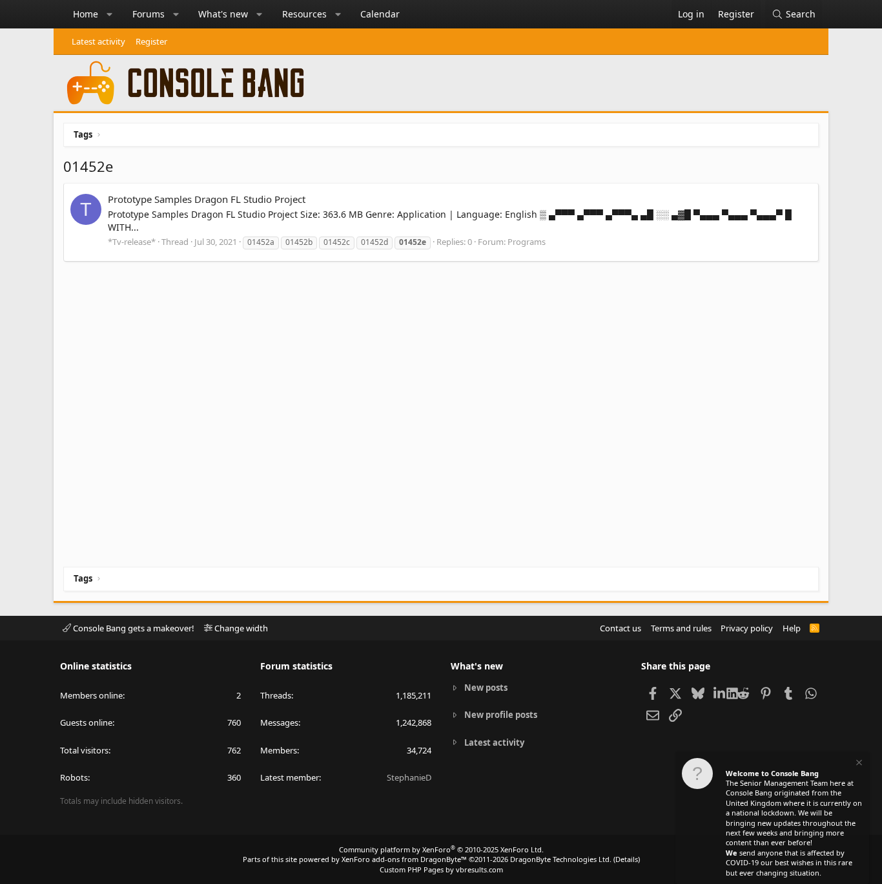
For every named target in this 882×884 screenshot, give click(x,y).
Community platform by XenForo (441, 849)
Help (792, 628)
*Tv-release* (132, 241)
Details (626, 859)
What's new (223, 14)
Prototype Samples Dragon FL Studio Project (206, 199)
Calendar (380, 14)
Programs (527, 241)
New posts (486, 687)
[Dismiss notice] (858, 764)
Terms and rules (681, 628)
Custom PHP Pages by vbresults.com (441, 869)
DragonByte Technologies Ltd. (560, 859)
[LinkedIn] (720, 693)
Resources (304, 14)
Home (85, 14)
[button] (109, 14)
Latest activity (98, 41)
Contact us (620, 628)
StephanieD (409, 777)
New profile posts (500, 715)
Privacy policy (747, 628)
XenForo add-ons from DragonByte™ (404, 859)
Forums (148, 14)
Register (151, 41)
